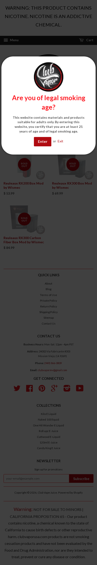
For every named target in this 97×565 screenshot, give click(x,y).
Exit (60, 141)
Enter (42, 141)
